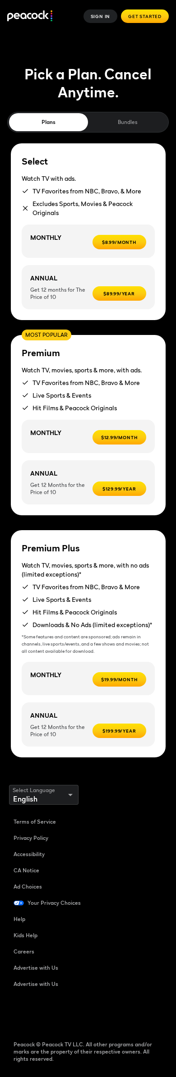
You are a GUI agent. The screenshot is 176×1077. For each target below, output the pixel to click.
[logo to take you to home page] (29, 16)
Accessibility (29, 854)
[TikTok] (44, 1013)
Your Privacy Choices (54, 902)
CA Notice (26, 870)
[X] (114, 1013)
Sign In (101, 16)
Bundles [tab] (127, 122)
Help (19, 919)
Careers (24, 951)
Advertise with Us (36, 967)
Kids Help (25, 935)
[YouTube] (67, 1013)
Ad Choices (28, 886)
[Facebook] (21, 1013)
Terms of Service (35, 821)
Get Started (145, 16)
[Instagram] (91, 1013)
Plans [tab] (49, 122)
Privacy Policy (31, 837)
